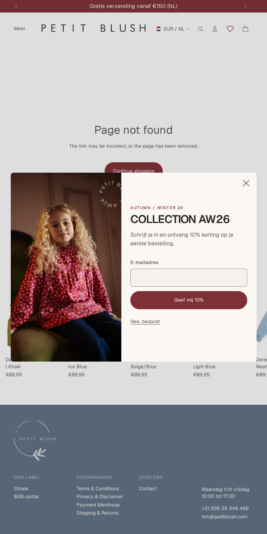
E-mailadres (144, 262)
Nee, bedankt (145, 321)
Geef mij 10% (188, 300)
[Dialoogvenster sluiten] (245, 183)
